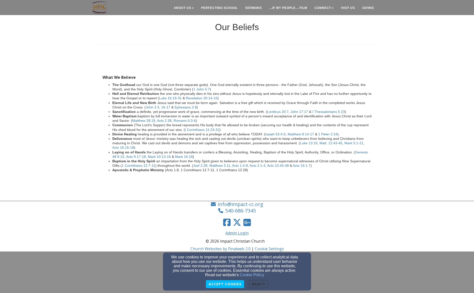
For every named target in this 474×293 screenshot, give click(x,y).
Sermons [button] (253, 8)
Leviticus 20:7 (278, 112)
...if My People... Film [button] (288, 8)
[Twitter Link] (237, 222)
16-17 (165, 107)
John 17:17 (299, 112)
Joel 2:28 (200, 165)
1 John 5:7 (201, 89)
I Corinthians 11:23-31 (202, 130)
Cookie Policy (252, 275)
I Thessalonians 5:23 (328, 112)
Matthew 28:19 (143, 121)
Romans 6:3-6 (185, 121)
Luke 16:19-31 (170, 98)
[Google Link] (247, 222)
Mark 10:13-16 (159, 157)
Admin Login (237, 233)
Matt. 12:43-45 (330, 143)
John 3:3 (152, 107)
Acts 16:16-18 (123, 147)
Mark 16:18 (184, 157)
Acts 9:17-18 (136, 157)
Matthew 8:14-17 (301, 134)
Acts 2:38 (164, 121)
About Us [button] (182, 8)
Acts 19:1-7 (302, 165)
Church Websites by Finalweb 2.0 (220, 248)
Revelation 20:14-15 (201, 98)
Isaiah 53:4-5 (275, 134)
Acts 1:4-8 (240, 165)
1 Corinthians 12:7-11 (138, 165)
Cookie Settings (269, 248)
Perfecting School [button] (219, 8)
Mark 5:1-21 (353, 143)
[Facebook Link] (227, 222)
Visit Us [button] (348, 8)
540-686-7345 (240, 210)
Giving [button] (368, 8)
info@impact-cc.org (240, 204)
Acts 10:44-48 (278, 165)
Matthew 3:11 (219, 165)
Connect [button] (323, 8)
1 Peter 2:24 (327, 134)
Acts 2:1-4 (257, 165)
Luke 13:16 (308, 143)
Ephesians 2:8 (186, 107)
